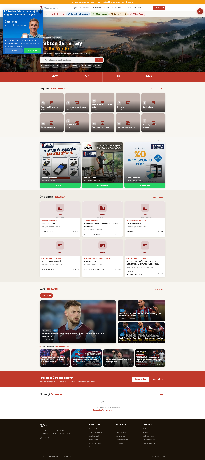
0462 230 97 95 (11, 46)
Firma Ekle (160, 8)
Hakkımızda (146, 429)
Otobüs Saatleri (120, 14)
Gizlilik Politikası (148, 436)
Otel (56, 66)
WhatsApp (61, 185)
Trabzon (98, 8)
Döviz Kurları (120, 436)
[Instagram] (48, 438)
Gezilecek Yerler (94, 436)
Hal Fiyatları (59, 14)
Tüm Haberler (158, 289)
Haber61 (47, 295)
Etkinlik (128, 8)
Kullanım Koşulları (148, 439)
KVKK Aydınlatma (148, 443)
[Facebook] (41, 438)
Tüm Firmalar (158, 197)
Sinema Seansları (122, 439)
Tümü (161, 394)
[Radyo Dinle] (200, 11)
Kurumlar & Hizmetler (79, 14)
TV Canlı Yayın (138, 14)
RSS (163, 456)
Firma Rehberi (94, 429)
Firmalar (85, 8)
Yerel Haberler (94, 439)
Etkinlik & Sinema (95, 443)
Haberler (117, 8)
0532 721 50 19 (21, 46)
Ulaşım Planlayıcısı (95, 447)
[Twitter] (44, 438)
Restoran (46, 66)
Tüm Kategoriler (157, 89)
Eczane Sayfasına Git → (102, 410)
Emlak (99, 66)
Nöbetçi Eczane (101, 14)
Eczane (66, 66)
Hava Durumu (121, 432)
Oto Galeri (87, 66)
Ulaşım (138, 8)
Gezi (107, 8)
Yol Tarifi (15, 50)
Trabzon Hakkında (95, 432)
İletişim (145, 432)
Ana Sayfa (73, 8)
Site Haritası (156, 456)
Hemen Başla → (141, 379)
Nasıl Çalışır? (158, 379)
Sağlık (76, 66)
